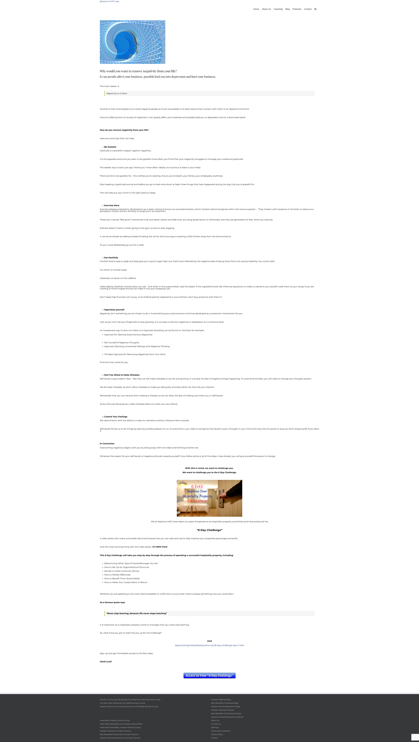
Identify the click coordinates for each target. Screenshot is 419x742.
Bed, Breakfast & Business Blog (224, 703)
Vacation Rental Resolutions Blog (225, 707)
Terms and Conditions (220, 731)
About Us (215, 720)
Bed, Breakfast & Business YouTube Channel (119, 734)
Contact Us (216, 724)
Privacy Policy (217, 734)
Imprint (214, 738)
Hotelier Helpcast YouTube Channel (115, 731)
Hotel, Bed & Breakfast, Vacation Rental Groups (120, 727)
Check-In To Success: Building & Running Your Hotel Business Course (130, 700)
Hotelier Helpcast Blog (221, 700)
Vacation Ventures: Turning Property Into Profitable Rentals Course (129, 707)
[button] (315, 7)
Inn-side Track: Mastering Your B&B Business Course (122, 703)
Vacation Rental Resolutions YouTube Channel (120, 738)
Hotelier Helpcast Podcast (222, 710)
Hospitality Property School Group (115, 720)
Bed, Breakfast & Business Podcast (226, 713)
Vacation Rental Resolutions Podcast (227, 717)
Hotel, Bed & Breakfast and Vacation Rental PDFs (121, 724)
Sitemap (215, 727)
